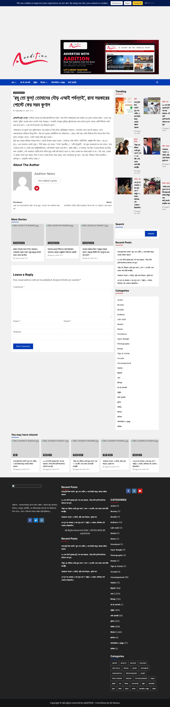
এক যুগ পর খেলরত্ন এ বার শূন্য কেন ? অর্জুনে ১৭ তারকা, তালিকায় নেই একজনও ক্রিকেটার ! (134, 281)
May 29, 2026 (54, 255)
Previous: (36, 205)
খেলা (12, 82)
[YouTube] (140, 491)
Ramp (120, 348)
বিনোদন (43, 82)
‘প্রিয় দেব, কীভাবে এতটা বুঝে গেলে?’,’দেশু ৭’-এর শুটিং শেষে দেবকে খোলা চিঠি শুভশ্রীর (135, 269)
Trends (120, 358)
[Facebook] (30, 520)
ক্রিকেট (163, 101)
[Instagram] (41, 520)
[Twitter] (36, 520)
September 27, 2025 (22, 111)
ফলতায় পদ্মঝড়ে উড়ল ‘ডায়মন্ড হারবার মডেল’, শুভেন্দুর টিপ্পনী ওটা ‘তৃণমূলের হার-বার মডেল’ (96, 252)
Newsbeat (122, 334)
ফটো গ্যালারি (72, 82)
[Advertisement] (74, 17)
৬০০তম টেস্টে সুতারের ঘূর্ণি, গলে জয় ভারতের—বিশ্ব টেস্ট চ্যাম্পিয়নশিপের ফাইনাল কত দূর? (134, 261)
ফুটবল (119, 402)
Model (120, 324)
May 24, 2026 (89, 258)
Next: (88, 204)
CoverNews (100, 703)
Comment (19, 287)
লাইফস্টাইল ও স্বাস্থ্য (58, 82)
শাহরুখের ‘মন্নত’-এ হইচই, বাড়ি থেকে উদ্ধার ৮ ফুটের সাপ (135, 275)
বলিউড (163, 146)
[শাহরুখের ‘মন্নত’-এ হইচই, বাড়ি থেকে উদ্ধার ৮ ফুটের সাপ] (152, 146)
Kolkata (121, 314)
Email (67, 321)
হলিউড (119, 426)
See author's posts (47, 180)
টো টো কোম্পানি (25, 82)
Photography (123, 343)
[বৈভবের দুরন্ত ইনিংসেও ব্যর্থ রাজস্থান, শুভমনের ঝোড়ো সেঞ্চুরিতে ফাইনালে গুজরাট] (62, 235)
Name (17, 321)
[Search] (157, 82)
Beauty (120, 304)
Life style (121, 319)
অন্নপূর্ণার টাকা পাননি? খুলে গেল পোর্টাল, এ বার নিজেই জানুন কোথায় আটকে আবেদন (135, 253)
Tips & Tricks (123, 353)
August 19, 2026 (20, 469)
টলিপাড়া (136, 139)
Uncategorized (19, 93)
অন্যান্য (136, 179)
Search (119, 224)
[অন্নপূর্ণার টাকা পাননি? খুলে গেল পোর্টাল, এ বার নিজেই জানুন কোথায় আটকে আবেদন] (123, 105)
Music (120, 329)
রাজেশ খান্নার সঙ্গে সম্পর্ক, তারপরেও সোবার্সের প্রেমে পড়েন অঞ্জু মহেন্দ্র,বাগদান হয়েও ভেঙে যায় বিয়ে (27, 252)
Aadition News (44, 174)
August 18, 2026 (110, 467)
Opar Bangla (123, 339)
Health (120, 309)
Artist (120, 300)
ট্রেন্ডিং (35, 82)
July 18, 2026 (19, 258)
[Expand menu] (15, 82)
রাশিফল (119, 416)
